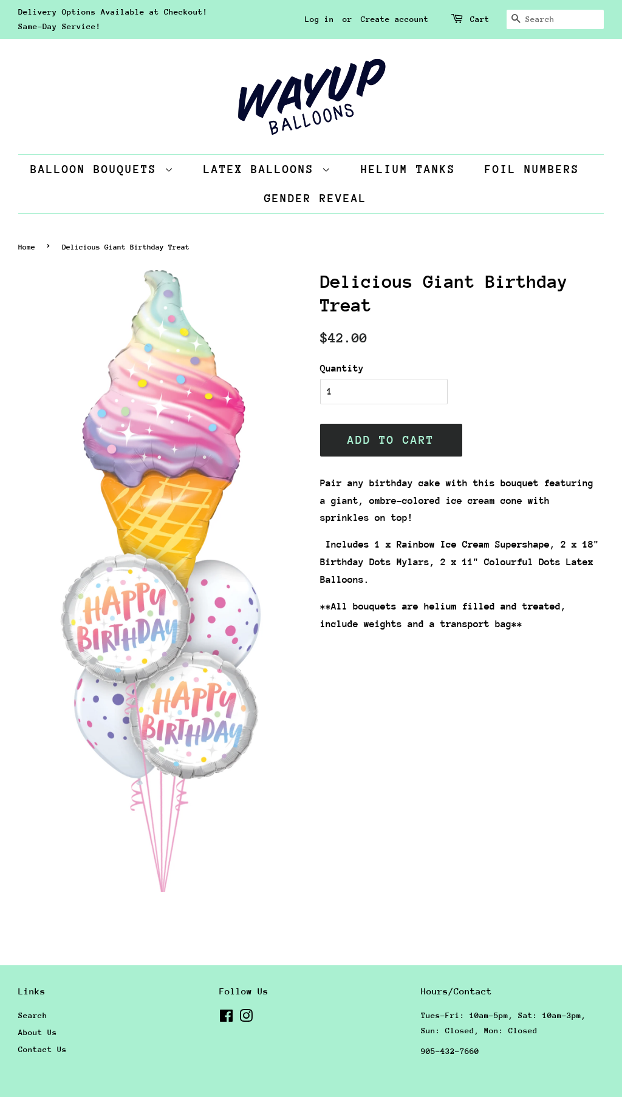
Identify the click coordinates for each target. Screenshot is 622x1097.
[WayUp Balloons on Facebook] (226, 1018)
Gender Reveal (315, 198)
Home (26, 247)
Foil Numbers (532, 169)
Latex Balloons (262, 169)
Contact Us (42, 1049)
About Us (37, 1032)
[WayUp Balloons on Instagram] (246, 1018)
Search (32, 1015)
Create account (395, 19)
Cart (480, 19)
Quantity (342, 368)
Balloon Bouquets (97, 169)
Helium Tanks (408, 169)
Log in (319, 19)
